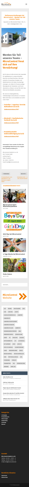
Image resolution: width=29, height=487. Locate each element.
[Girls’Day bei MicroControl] (14, 221)
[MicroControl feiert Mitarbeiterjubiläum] (14, 196)
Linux (5, 350)
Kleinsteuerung (19, 347)
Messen (3, 424)
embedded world (8, 334)
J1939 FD (19, 344)
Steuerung (7, 360)
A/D (5, 308)
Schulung (3, 422)
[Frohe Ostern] (14, 265)
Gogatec (22, 337)
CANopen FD (7, 318)
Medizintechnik (13, 350)
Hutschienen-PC (8, 341)
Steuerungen (4, 418)
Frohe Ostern (7, 274)
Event (5, 337)
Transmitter (7, 363)
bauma (10, 308)
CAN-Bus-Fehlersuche (8, 382)
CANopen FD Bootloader (10, 321)
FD (9, 337)
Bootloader (17, 308)
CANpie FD (17, 328)
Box (24, 308)
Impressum (4, 475)
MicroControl (8, 353)
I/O (15, 341)
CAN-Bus (10, 312)
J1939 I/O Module (8, 347)
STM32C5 (14, 360)
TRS (14, 363)
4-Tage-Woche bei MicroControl (14, 254)
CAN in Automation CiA (9, 315)
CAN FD (16, 312)
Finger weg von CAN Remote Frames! (12, 388)
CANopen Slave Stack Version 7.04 (11, 398)
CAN (5, 312)
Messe (21, 350)
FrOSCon (15, 337)
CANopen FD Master (9, 324)
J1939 (14, 344)
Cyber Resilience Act (8, 377)
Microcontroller (19, 353)
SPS (21, 357)
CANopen (20, 315)
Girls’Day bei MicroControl (12, 234)
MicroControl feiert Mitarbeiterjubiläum (10, 205)
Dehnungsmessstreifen (10, 331)
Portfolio (11, 389)
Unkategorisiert (15, 24)
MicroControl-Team (16, 22)
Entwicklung (18, 334)
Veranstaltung (21, 363)
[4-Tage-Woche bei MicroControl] (14, 245)
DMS (20, 331)
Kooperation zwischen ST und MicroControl (13, 393)
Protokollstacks (13, 357)
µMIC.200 (13, 366)
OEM (5, 357)
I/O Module (21, 341)
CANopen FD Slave (8, 328)
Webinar (6, 366)
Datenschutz (4, 477)
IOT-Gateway (7, 344)
